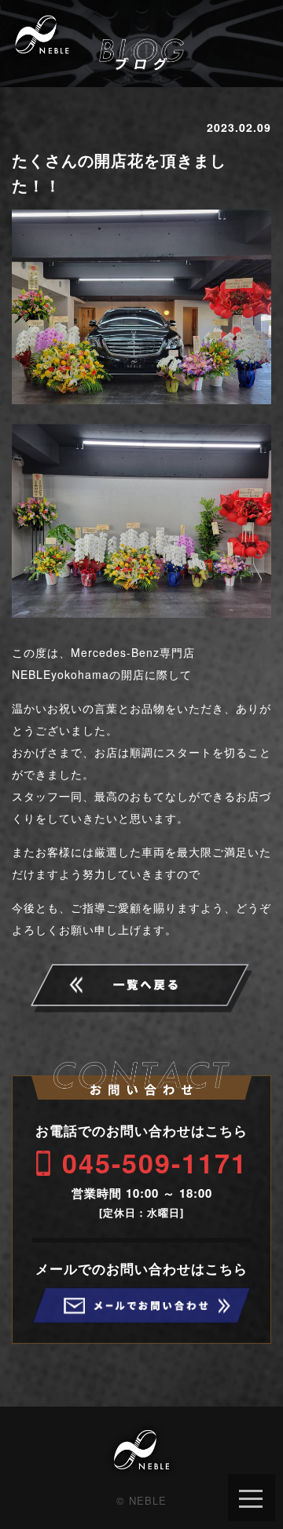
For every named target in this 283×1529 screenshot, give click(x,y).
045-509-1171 (155, 1162)
